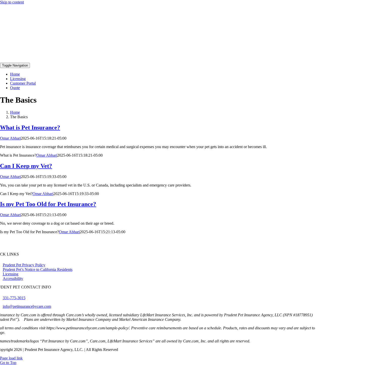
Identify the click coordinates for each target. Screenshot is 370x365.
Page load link (11, 358)
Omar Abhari (10, 138)
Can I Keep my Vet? (26, 166)
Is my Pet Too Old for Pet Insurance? (48, 204)
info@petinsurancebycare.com (27, 306)
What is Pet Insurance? (30, 127)
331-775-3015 (14, 298)
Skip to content (12, 2)
